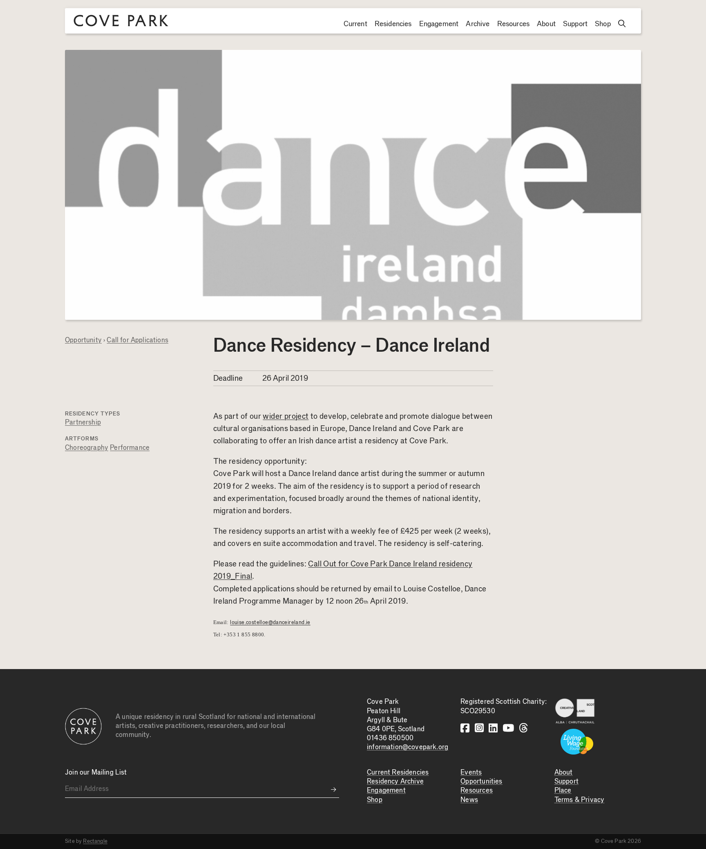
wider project (285, 416)
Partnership (83, 422)
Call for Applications (137, 340)
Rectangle (95, 841)
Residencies (393, 24)
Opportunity (83, 340)
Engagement (439, 24)
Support (575, 24)
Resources (513, 24)
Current (355, 24)
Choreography (86, 448)
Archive (477, 24)
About (546, 24)
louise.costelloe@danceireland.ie (270, 622)
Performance (130, 448)
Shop (603, 24)
